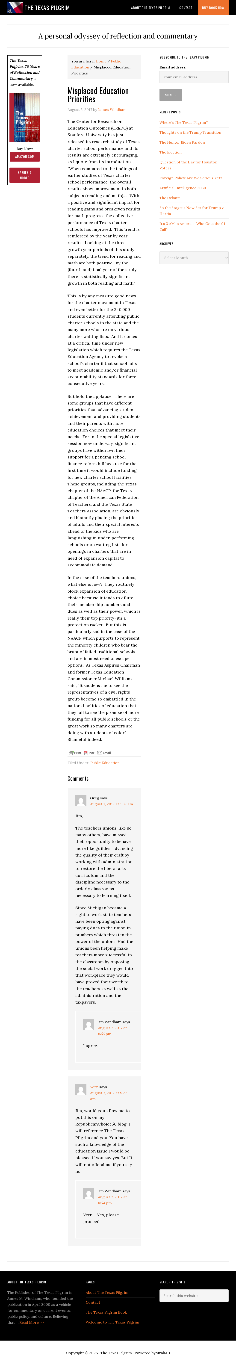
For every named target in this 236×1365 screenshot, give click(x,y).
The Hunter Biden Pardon (182, 142)
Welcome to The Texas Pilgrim (112, 1322)
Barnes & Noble (25, 175)
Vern (94, 1086)
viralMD (163, 1352)
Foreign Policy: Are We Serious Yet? (190, 178)
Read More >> (31, 1322)
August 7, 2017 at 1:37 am (111, 804)
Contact (93, 1302)
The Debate (169, 197)
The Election (170, 152)
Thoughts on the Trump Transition (190, 132)
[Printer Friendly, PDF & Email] (90, 752)
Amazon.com (24, 156)
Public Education (105, 762)
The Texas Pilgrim (47, 7)
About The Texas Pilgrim (107, 1292)
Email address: (172, 67)
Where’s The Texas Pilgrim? (183, 122)
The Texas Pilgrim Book (106, 1312)
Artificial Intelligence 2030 (182, 188)
